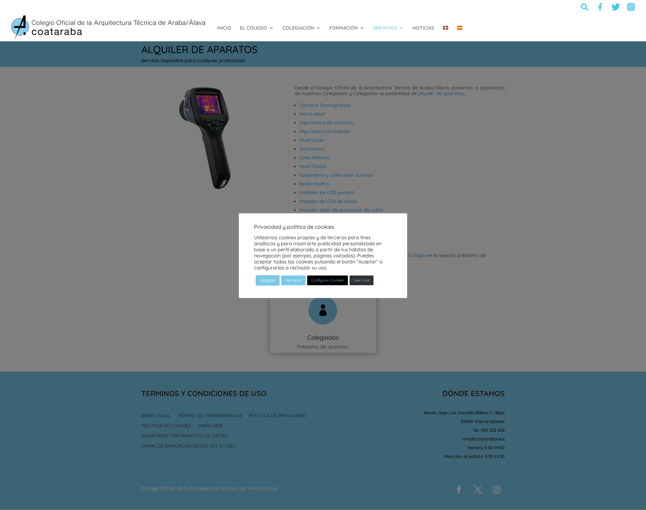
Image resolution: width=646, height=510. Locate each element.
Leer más (361, 280)
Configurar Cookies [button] (327, 280)
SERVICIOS (385, 28)
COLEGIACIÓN (298, 28)
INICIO (224, 28)
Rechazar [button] (293, 280)
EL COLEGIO (253, 28)
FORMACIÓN (343, 28)
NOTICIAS (423, 28)
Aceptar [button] (268, 280)
